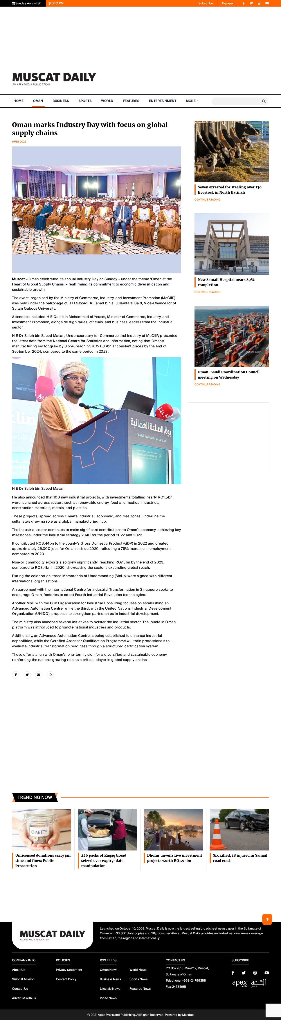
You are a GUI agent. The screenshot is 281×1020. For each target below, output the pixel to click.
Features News (140, 989)
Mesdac (188, 1015)
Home (18, 101)
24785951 (179, 987)
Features (131, 101)
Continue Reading (207, 199)
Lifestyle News (110, 989)
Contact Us (20, 989)
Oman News (108, 970)
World (107, 101)
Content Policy (66, 979)
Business (61, 101)
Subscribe (205, 3)
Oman (38, 101)
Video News (108, 998)
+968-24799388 (194, 980)
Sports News (139, 979)
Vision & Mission (23, 979)
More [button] (191, 101)
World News (138, 970)
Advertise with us (24, 998)
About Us (18, 970)
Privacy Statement (69, 970)
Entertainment (163, 101)
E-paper (228, 3)
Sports (85, 101)
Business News (110, 979)
